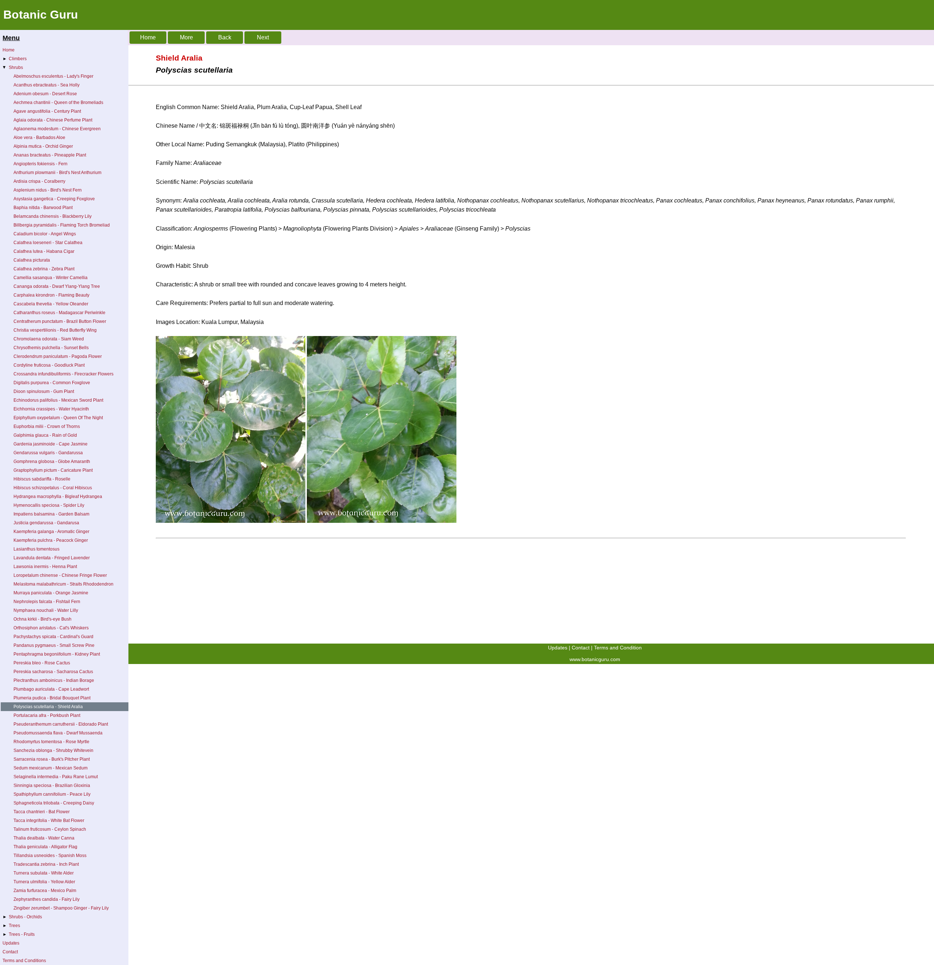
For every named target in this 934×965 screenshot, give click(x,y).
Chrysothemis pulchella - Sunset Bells (51, 347)
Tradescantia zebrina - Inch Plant (46, 864)
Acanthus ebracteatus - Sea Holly (46, 85)
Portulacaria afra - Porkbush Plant (46, 715)
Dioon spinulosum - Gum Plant (43, 391)
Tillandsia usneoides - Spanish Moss (49, 855)
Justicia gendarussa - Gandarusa (46, 522)
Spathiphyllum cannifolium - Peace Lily (51, 794)
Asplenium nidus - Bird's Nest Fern (47, 190)
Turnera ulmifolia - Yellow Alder (44, 881)
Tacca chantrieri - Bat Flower (41, 811)
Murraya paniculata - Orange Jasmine (50, 592)
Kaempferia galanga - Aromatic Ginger (51, 531)
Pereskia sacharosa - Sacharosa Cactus (53, 671)
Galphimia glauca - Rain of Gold (45, 435)
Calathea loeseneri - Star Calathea (47, 242)
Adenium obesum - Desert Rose (45, 93)
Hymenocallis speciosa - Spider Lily (48, 505)
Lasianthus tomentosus (36, 549)
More (186, 37)
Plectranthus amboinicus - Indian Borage (53, 680)
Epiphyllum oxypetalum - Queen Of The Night (58, 417)
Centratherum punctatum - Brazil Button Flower (59, 321)
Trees (11, 925)
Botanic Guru (40, 14)
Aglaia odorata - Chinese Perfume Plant (52, 120)
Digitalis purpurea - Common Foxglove (51, 382)
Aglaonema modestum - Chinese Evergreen (57, 128)
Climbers (15, 58)
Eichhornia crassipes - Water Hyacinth (51, 409)
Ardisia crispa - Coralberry (39, 181)
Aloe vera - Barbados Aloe (39, 137)
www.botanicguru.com (595, 659)
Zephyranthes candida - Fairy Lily (46, 899)
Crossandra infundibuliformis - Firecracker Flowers (63, 374)
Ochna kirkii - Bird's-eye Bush (42, 619)
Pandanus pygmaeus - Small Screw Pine (53, 645)
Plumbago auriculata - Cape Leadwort (51, 689)
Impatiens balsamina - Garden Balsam (51, 514)
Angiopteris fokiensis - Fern (40, 163)
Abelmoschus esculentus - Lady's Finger (53, 76)
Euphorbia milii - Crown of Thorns (46, 426)
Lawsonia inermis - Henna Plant (45, 566)
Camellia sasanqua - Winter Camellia (50, 277)
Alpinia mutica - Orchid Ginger (43, 146)
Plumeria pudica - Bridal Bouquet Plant (51, 697)
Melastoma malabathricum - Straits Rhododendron (63, 584)
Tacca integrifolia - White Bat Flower (48, 820)
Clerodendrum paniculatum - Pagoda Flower (57, 356)
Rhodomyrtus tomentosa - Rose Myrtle (51, 741)
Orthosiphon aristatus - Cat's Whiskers (51, 627)
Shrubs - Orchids (22, 916)
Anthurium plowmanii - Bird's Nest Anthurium (57, 172)
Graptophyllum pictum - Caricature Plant (53, 470)
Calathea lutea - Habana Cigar (43, 251)
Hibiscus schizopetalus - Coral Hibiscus (52, 487)
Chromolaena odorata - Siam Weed (48, 338)
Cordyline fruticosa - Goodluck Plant (49, 365)
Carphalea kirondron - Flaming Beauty (51, 295)
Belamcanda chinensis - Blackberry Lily (52, 216)
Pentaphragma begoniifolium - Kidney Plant (56, 654)
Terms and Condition (618, 648)
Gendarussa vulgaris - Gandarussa (48, 452)
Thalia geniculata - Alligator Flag (45, 846)
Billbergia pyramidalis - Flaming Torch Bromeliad (61, 225)
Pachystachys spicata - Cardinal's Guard (53, 636)
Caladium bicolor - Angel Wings (44, 233)
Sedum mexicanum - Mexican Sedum (50, 768)
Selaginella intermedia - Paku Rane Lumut (55, 776)
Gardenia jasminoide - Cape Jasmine (50, 444)
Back (224, 37)
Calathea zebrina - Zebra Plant (43, 268)
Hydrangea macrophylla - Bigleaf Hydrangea (57, 496)
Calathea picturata (31, 260)
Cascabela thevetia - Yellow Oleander (50, 303)
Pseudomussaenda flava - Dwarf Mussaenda (58, 733)
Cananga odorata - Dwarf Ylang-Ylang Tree (56, 286)
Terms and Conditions (24, 960)
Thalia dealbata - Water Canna (43, 838)
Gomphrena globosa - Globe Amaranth (51, 461)
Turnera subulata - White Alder (43, 873)
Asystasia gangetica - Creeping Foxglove (54, 198)
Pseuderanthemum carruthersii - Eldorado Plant (60, 724)
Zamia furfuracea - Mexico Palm (44, 890)
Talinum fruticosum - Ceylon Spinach (49, 829)
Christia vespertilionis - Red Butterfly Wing (55, 330)
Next (263, 37)
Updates (11, 943)
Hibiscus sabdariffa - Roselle (41, 479)
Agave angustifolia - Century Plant (47, 111)
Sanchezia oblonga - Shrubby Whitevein (53, 750)
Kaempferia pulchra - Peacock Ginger (50, 540)
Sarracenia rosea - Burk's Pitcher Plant (51, 759)
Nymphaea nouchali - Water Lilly (45, 610)
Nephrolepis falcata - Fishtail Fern (46, 601)
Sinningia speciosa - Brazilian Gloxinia (51, 785)
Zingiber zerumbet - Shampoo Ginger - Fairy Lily (61, 908)
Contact (10, 951)
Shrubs (12, 67)
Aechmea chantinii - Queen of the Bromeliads (58, 102)
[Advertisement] (347, 592)
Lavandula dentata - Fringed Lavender (51, 557)
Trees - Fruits (19, 934)
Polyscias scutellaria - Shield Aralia (48, 706)
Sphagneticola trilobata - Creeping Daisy (53, 803)
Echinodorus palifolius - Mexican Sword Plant (58, 400)
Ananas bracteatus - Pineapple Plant (49, 155)
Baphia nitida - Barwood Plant (43, 207)
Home (9, 50)
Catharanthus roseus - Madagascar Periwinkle (59, 312)
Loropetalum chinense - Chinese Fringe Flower (60, 575)
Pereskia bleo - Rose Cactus (41, 662)
